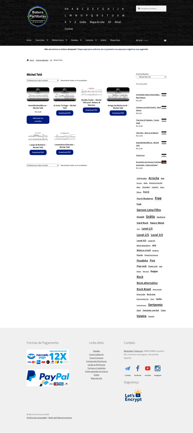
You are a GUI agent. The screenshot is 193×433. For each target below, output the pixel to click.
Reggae (154, 271)
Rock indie (141, 294)
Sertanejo (155, 304)
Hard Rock (142, 222)
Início (28, 40)
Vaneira (141, 316)
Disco (139, 192)
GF (109, 22)
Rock (140, 277)
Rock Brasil (144, 289)
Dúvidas (74, 40)
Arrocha (154, 178)
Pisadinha (142, 260)
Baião (146, 183)
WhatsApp (128, 351)
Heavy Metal (157, 222)
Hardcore (161, 217)
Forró (146, 191)
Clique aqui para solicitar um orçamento (96, 49)
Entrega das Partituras (96, 361)
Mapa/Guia (115, 40)
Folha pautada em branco (96, 371)
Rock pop (151, 294)
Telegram (138, 351)
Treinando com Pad (150, 310)
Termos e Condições (96, 368)
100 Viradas (142, 178)
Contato (89, 40)
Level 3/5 (157, 235)
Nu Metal (155, 251)
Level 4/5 (141, 240)
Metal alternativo (143, 245)
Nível (118, 22)
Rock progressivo (143, 299)
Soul (139, 310)
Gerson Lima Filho (149, 210)
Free (158, 198)
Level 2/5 (143, 235)
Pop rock (142, 266)
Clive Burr (146, 187)
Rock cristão (157, 289)
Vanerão (151, 316)
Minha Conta (58, 40)
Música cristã (144, 250)
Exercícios (40, 40)
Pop (152, 260)
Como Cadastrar (96, 354)
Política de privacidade (37, 417)
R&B (160, 266)
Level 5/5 (151, 241)
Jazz (138, 229)
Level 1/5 (147, 228)
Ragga (139, 271)
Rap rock (146, 271)
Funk (139, 204)
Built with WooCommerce (60, 417)
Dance (162, 187)
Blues (138, 187)
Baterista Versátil (155, 183)
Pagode (140, 255)
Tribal (163, 310)
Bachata (139, 183)
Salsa (152, 299)
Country (155, 187)
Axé (162, 178)
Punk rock (152, 266)
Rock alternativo (147, 283)
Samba (159, 299)
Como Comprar (96, 358)
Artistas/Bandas (42, 60)
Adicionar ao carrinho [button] (38, 119)
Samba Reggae (141, 305)
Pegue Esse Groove (151, 255)
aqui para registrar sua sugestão (133, 49)
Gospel (140, 216)
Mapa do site (97, 22)
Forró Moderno (145, 198)
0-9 (66, 9)
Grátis (83, 22)
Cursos (69, 28)
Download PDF (65, 113)
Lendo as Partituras (96, 364)
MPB (154, 245)
